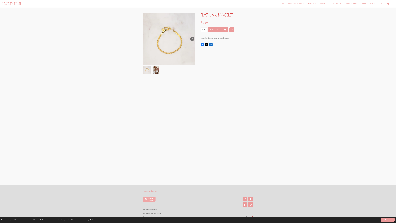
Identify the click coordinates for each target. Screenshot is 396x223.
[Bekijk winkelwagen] (388, 3)
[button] (147, 70)
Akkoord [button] (387, 220)
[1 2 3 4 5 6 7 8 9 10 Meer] (204, 29)
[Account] (382, 3)
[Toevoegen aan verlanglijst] (231, 29)
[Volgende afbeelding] (192, 39)
